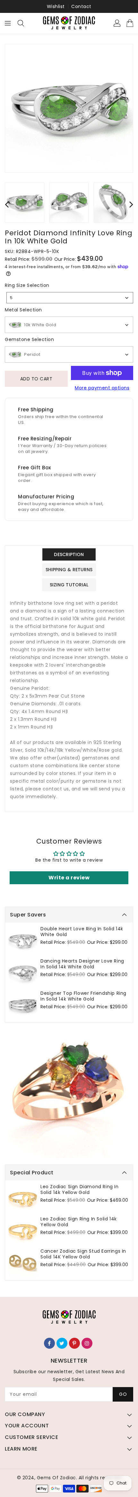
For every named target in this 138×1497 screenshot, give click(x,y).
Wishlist (56, 6)
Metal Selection (23, 310)
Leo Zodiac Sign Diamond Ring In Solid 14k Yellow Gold (79, 1189)
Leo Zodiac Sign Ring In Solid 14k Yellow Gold (78, 1222)
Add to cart (36, 379)
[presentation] (7, 204)
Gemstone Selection (29, 339)
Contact (81, 6)
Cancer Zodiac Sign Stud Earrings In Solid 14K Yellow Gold (83, 1254)
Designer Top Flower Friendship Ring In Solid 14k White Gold (83, 996)
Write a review (69, 877)
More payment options (102, 388)
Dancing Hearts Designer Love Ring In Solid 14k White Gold (82, 964)
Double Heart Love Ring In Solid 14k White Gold (81, 931)
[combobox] (69, 297)
